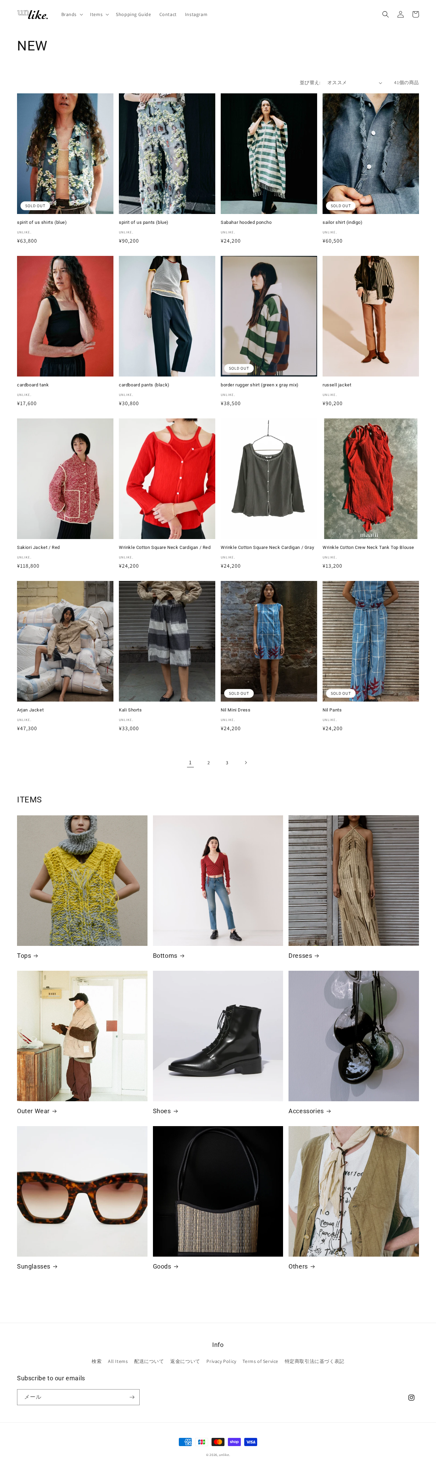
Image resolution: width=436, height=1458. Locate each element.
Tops (24, 955)
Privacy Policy (221, 1361)
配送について (149, 1361)
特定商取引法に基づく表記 (314, 1361)
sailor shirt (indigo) (343, 222)
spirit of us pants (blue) (144, 222)
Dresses (300, 955)
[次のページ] (245, 762)
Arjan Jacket (30, 709)
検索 (97, 1361)
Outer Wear (33, 1111)
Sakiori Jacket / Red (38, 547)
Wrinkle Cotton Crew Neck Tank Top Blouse (371, 547)
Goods (162, 1266)
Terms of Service (260, 1361)
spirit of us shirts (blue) (42, 222)
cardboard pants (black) (144, 384)
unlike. (224, 1455)
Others (298, 1266)
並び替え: (310, 82)
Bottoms (165, 955)
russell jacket (339, 384)
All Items (118, 1361)
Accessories (306, 1111)
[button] (71, 14)
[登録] (131, 1397)
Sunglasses (33, 1266)
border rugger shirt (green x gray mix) (260, 384)
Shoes (162, 1111)
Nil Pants (332, 709)
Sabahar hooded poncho (246, 222)
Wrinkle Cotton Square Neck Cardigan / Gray (267, 547)
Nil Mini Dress (235, 709)
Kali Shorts (130, 709)
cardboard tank (33, 384)
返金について (185, 1361)
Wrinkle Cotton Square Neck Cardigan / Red (165, 547)
